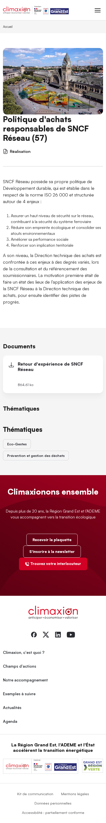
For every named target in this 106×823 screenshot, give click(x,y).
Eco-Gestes (17, 444)
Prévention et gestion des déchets (36, 455)
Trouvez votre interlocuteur (55, 563)
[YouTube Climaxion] (71, 634)
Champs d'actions (19, 666)
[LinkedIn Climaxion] (58, 634)
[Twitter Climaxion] (46, 634)
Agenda (10, 721)
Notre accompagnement (25, 680)
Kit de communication (35, 793)
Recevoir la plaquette (52, 539)
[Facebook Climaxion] (34, 634)
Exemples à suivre (19, 693)
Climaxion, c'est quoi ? (23, 652)
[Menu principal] (97, 10)
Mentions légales (75, 793)
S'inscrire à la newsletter (52, 551)
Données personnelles (53, 803)
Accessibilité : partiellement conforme (53, 812)
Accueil (8, 27)
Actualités (12, 707)
